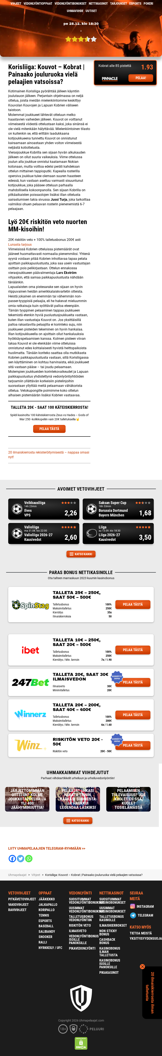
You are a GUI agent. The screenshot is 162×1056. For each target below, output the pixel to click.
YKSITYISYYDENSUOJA (146, 939)
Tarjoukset (118, 3)
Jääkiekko (47, 899)
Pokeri (148, 3)
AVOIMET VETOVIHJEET (80, 489)
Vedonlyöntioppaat (38, 3)
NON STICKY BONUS (108, 932)
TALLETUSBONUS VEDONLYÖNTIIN (81, 918)
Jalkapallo (48, 905)
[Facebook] (12, 858)
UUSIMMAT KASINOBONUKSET (112, 909)
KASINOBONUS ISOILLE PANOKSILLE (109, 963)
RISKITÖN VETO (80, 925)
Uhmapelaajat (17, 875)
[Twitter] (20, 858)
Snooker (45, 937)
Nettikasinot (98, 3)
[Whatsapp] (28, 858)
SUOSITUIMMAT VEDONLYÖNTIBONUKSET (86, 901)
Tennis (44, 915)
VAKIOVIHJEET (18, 905)
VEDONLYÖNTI (80, 893)
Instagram (145, 907)
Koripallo (47, 910)
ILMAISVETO (77, 931)
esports (135, 3)
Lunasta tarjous (20, 245)
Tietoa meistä (141, 933)
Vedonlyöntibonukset (70, 3)
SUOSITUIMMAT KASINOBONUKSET (112, 901)
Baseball (46, 926)
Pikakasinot (109, 973)
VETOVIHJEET (19, 893)
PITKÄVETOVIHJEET (22, 899)
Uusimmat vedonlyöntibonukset (86, 909)
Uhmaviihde (75, 11)
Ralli (43, 942)
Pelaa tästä (133, 604)
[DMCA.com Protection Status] (81, 1043)
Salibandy (47, 932)
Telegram (145, 915)
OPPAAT (45, 893)
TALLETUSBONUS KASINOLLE (111, 918)
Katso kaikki (83, 554)
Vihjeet (16, 3)
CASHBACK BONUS (107, 941)
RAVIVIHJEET (17, 910)
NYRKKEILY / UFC (50, 948)
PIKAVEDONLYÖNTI (82, 948)
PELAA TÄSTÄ (49, 429)
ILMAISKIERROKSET (113, 925)
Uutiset (91, 11)
